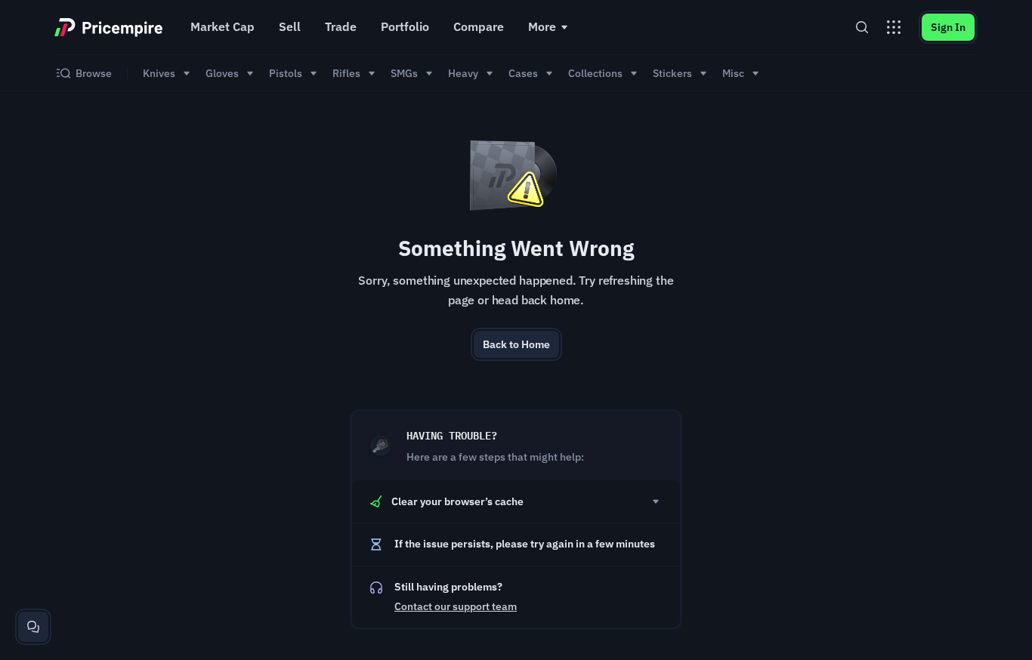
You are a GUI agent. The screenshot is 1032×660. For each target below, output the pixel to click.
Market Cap (222, 26)
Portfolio (405, 26)
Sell (290, 26)
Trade (341, 26)
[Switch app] (894, 27)
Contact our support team (455, 606)
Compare (478, 26)
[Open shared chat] (33, 627)
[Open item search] (862, 27)
